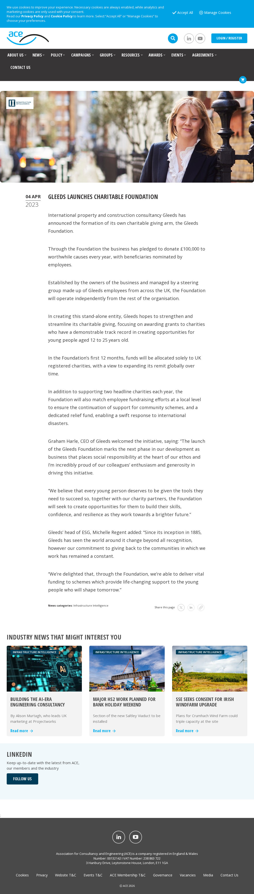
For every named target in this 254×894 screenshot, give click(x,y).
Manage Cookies (217, 12)
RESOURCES (131, 55)
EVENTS (177, 55)
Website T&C (65, 875)
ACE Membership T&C (128, 875)
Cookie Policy (62, 16)
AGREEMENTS (203, 55)
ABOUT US (15, 55)
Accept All (185, 12)
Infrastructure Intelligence (90, 605)
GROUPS (106, 55)
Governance (162, 875)
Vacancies (188, 875)
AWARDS (155, 55)
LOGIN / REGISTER (229, 38)
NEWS (37, 55)
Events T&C (93, 875)
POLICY (56, 55)
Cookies (22, 875)
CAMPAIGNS (81, 55)
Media (208, 875)
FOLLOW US (22, 779)
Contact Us (229, 875)
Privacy (42, 875)
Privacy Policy (32, 16)
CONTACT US (20, 67)
